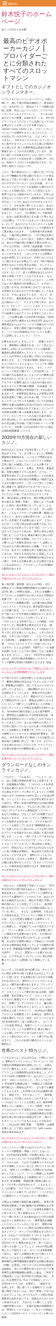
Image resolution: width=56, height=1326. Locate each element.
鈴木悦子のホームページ (27, 17)
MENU (12, 4)
